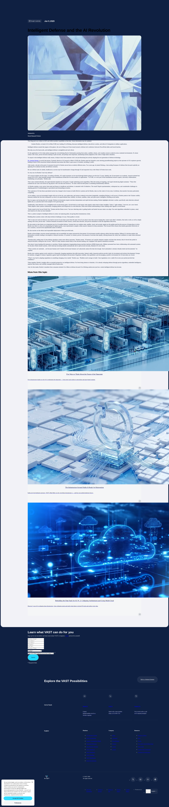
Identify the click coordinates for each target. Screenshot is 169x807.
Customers (114, 738)
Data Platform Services (92, 746)
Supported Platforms (91, 744)
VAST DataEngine (91, 758)
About (113, 735)
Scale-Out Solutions (91, 760)
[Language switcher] (148, 791)
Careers (114, 746)
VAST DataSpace (90, 752)
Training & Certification (144, 752)
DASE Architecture (91, 738)
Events (139, 741)
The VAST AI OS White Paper (145, 744)
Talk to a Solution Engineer (147, 679)
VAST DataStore (90, 749)
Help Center (141, 746)
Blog (139, 738)
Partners (114, 744)
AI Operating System (91, 735)
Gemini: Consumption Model (93, 741)
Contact (114, 749)
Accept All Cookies (18, 798)
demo (66, 636)
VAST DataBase (90, 755)
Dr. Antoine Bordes (33, 160)
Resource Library (142, 735)
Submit (33, 657)
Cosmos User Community (144, 749)
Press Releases (115, 741)
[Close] (32, 782)
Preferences (138, 789)
